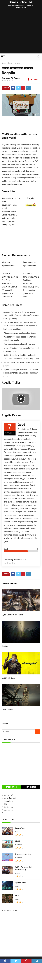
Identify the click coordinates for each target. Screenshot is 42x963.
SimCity (18, 841)
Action (6, 795)
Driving (6, 807)
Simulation (18, 845)
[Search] (38, 57)
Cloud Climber (7, 709)
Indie (12, 68)
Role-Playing (29, 68)
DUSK (17, 895)
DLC (5, 804)
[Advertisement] (21, 31)
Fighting (7, 810)
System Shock (20, 882)
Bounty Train (20, 828)
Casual (7, 801)
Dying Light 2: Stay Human (12, 615)
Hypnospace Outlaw (23, 854)
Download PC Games (11, 78)
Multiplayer (19, 68)
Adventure (10, 63)
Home (3, 63)
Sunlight (5, 646)
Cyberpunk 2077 (8, 678)
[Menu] (3, 57)
